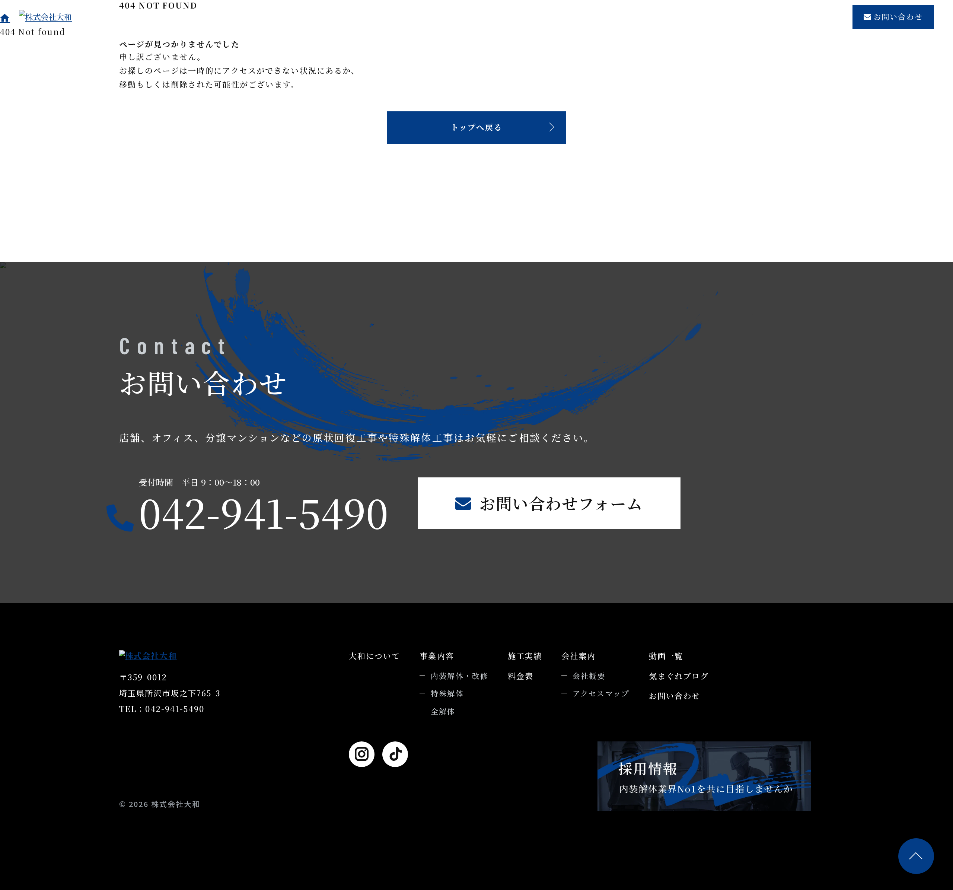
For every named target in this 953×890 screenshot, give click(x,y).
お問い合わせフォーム (561, 503)
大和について (436, 17)
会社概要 (589, 675)
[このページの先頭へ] (916, 856)
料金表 (589, 17)
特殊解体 (447, 693)
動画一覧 (745, 17)
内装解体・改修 (459, 675)
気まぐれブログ (808, 17)
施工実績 (544, 17)
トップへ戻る (476, 127)
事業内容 (495, 17)
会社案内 (634, 17)
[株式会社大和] (68, 17)
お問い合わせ (898, 16)
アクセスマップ (601, 693)
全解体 (443, 711)
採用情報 (684, 17)
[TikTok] (395, 754)
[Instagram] (361, 754)
